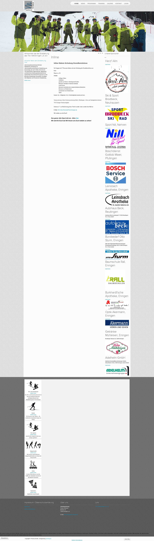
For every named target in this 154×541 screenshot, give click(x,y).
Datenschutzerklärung (29, 509)
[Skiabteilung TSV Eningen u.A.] (29, 6)
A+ (99, 53)
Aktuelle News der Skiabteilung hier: (35, 61)
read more (107, 64)
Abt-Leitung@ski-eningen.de (71, 514)
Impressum (27, 506)
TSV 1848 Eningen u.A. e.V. (102, 506)
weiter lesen (33, 393)
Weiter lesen (27, 80)
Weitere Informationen (77, 540)
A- (102, 53)
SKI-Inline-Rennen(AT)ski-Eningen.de (67, 110)
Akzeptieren (4, 538)
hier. (77, 118)
